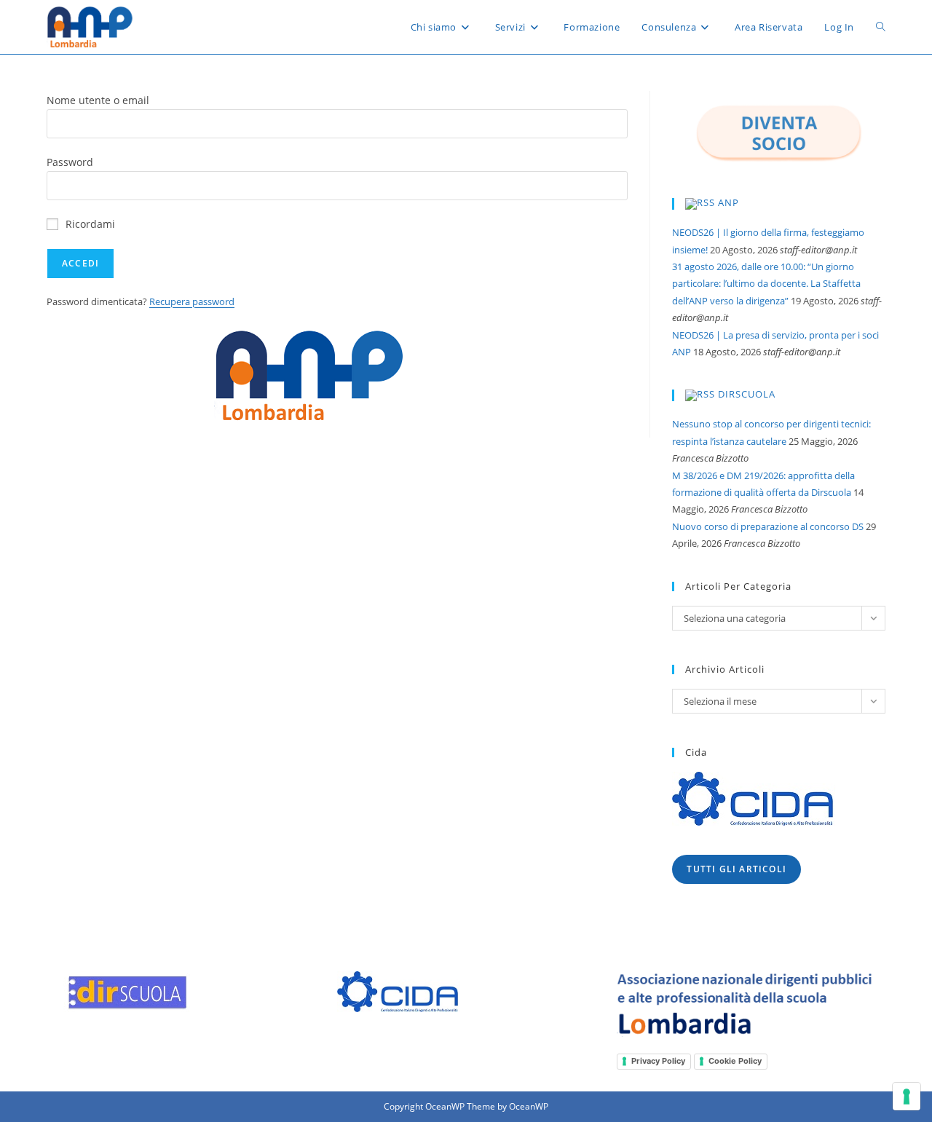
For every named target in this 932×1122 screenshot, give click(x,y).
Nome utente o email (98, 100)
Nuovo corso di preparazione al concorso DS (768, 526)
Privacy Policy (658, 1061)
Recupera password (191, 301)
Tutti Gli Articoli (736, 869)
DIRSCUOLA (746, 394)
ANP (728, 203)
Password (70, 162)
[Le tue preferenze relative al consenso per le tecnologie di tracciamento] (906, 1096)
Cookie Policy (735, 1061)
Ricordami (90, 224)
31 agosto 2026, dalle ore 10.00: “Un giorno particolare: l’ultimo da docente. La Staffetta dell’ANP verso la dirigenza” (766, 283)
